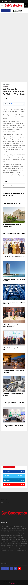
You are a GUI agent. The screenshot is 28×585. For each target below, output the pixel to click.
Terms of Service (5, 502)
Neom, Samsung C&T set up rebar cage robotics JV (14, 234)
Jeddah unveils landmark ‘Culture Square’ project (12, 225)
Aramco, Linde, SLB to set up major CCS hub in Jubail (14, 303)
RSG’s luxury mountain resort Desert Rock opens (13, 371)
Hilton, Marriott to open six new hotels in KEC (14, 348)
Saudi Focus (5, 86)
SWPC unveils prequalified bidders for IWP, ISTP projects (13, 194)
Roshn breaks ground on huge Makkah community (13, 257)
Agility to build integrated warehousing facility (10, 325)
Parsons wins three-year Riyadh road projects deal (13, 403)
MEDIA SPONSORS (5, 10)
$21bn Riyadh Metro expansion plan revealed (13, 394)
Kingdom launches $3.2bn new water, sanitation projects (13, 426)
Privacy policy (4, 499)
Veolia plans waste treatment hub (12, 203)
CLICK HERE (16, 554)
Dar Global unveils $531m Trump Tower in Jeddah (14, 280)
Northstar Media (14, 583)
